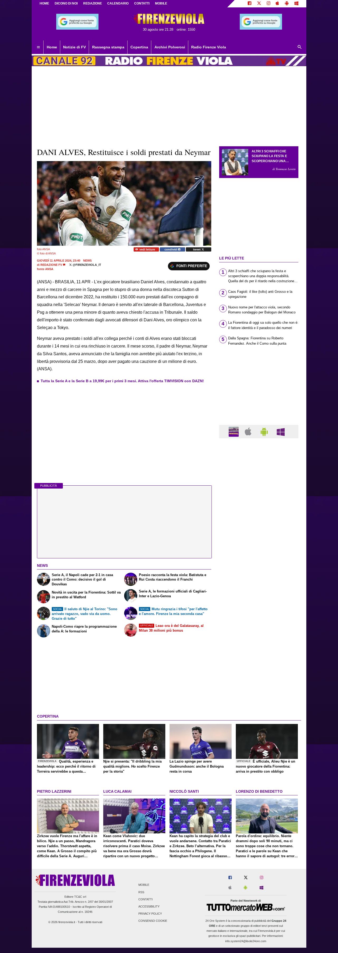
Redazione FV (51, 264)
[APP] (234, 431)
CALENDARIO (118, 3)
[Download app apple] (277, 3)
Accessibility (148, 906)
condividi (171, 249)
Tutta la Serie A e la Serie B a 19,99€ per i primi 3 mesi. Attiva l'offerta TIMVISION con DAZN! (122, 381)
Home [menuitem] (52, 47)
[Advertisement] (258, 647)
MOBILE (161, 3)
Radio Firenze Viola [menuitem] (208, 47)
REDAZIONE (92, 3)
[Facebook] (249, 3)
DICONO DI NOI (66, 3)
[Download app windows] (296, 3)
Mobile (143, 885)
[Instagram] (268, 3)
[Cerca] (300, 47)
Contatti (145, 899)
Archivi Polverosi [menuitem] (169, 47)
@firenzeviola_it (86, 264)
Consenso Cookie (152, 921)
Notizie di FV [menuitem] (74, 47)
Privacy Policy (150, 913)
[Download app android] (286, 3)
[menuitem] (38, 47)
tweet (197, 249)
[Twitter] (259, 3)
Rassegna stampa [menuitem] (108, 47)
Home (44, 3)
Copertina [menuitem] (139, 47)
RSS (141, 892)
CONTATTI (141, 3)
